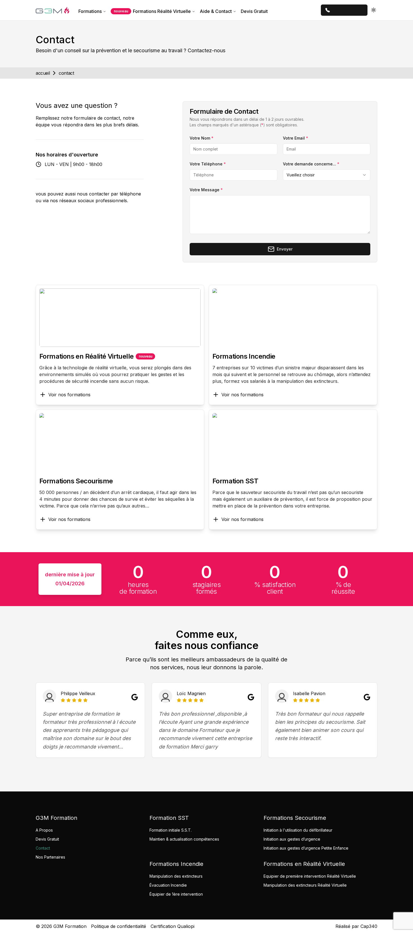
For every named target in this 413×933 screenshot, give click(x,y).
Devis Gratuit (254, 11)
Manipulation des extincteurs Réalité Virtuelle (305, 885)
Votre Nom (202, 138)
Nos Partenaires (50, 857)
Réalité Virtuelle (152, 11)
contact (66, 73)
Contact (43, 848)
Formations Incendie (243, 356)
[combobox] (326, 175)
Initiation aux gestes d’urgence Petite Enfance (306, 848)
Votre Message (206, 189)
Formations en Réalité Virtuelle (86, 356)
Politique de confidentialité (118, 926)
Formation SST (235, 481)
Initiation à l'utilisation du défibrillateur (298, 830)
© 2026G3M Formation (61, 926)
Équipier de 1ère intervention (176, 894)
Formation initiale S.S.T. (170, 830)
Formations (90, 11)
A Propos (44, 830)
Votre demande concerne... (311, 163)
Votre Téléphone (208, 163)
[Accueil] (52, 10)
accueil (43, 73)
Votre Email (295, 138)
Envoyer (284, 249)
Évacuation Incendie (168, 885)
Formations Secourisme (76, 481)
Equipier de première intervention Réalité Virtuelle (310, 876)
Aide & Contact (216, 11)
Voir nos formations (69, 394)
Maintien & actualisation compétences (184, 839)
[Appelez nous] (344, 10)
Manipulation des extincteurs (176, 876)
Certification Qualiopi (172, 926)
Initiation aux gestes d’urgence (292, 839)
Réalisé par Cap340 (356, 926)
